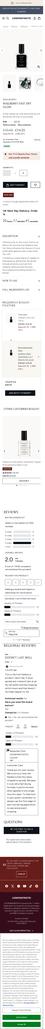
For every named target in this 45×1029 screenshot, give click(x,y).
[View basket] (39, 18)
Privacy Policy (29, 1003)
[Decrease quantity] (7, 173)
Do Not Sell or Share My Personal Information (21, 922)
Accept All (22, 1024)
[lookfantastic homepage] (21, 18)
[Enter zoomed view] (38, 66)
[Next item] (39, 451)
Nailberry (24, 26)
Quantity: (8, 168)
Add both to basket (20, 393)
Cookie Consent (21, 919)
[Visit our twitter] (13, 886)
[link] (35, 18)
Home (5, 26)
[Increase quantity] (23, 173)
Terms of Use (7, 1005)
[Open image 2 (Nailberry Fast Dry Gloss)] (25, 83)
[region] (21, 981)
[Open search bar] (8, 18)
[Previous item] (4, 451)
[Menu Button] (3, 18)
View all (37, 139)
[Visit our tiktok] (31, 886)
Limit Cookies (21, 1017)
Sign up (21, 874)
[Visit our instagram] (19, 886)
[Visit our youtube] (25, 886)
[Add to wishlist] (35, 185)
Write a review (9, 124)
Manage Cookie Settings (21, 1010)
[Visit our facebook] (7, 886)
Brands (14, 26)
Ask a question (24, 124)
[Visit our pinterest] (37, 886)
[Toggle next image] (41, 50)
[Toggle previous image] (2, 50)
